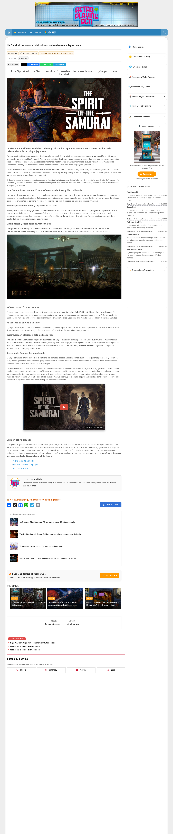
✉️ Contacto (35, 32)
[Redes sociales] (45, 32)
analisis (23, 58)
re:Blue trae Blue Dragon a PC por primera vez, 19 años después (47, 522)
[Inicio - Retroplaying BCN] (8, 33)
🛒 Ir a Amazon (109, 575)
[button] (164, 32)
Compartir (14, 64)
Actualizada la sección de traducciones (25, 649)
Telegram (60, 64)
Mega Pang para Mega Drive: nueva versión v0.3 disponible (32, 642)
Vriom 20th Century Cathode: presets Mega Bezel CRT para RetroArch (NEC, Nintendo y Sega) (102, 603)
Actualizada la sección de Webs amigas (25, 646)
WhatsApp (47, 64)
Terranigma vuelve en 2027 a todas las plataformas (41, 546)
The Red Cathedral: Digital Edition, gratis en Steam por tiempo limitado (50, 534)
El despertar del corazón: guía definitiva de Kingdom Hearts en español (28, 603)
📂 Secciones (19, 32)
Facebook (34, 64)
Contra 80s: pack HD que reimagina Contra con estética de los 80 (48, 558)
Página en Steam (20, 468)
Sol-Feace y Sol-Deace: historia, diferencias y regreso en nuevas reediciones (63, 603)
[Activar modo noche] (52, 32)
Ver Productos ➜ (147, 174)
